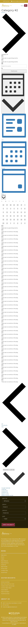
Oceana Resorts (4, 589)
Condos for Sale (4, 570)
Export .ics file (5, 494)
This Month (4, 425)
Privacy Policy (4, 568)
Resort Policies (4, 566)
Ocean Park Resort (5, 591)
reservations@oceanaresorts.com (18, 1)
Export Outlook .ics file (7, 495)
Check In (4, 504)
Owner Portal (4, 572)
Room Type (4, 498)
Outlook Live (4, 492)
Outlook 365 (4, 491)
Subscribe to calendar (8, 469)
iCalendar (3, 489)
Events (3, 12)
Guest (3, 516)
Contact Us (3, 564)
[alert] (14, 57)
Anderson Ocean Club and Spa (7, 585)
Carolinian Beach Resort (6, 587)
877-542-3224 (6, 1)
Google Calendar (5, 488)
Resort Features (4, 560)
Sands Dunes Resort (5, 582)
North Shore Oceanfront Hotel (7, 583)
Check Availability (8, 524)
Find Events (14, 71)
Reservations (4, 555)
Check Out (4, 510)
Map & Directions (4, 562)
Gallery (2, 558)
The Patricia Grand (5, 593)
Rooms (2, 557)
